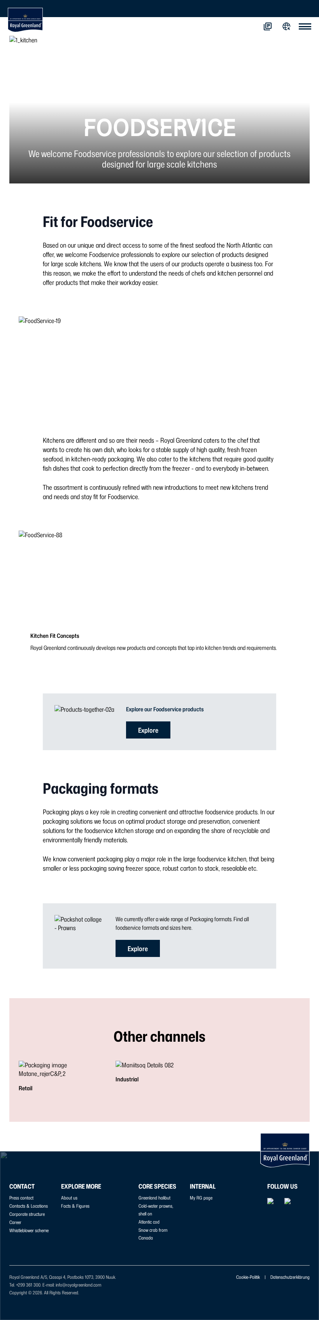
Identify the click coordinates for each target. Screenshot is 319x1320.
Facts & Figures (75, 1206)
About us (69, 1197)
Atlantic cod (149, 1222)
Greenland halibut (154, 1197)
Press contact (21, 1197)
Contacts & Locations (28, 1206)
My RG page (201, 1197)
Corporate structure (27, 1214)
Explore (148, 730)
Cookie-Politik (248, 1277)
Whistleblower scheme (29, 1230)
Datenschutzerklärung (290, 1277)
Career (15, 1222)
